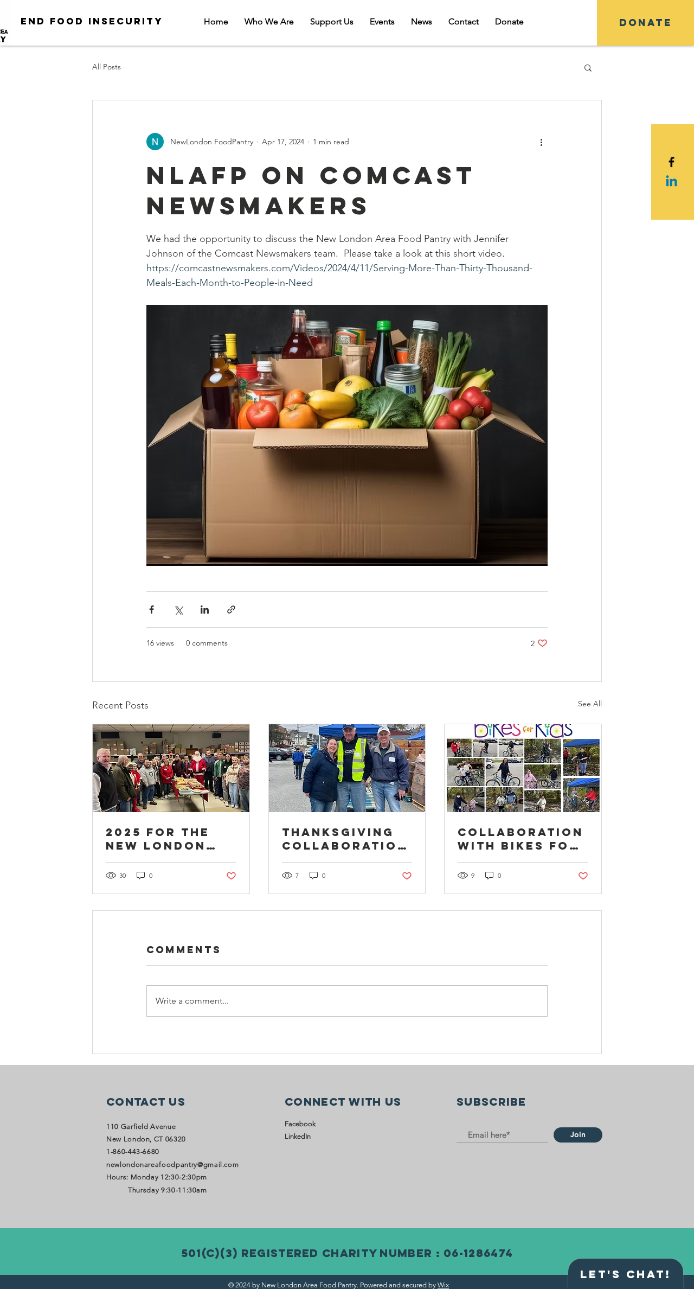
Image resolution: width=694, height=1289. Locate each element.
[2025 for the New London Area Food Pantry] (171, 768)
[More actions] (541, 141)
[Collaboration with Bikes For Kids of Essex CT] (523, 768)
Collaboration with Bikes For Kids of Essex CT (520, 838)
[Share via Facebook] (151, 609)
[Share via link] (231, 609)
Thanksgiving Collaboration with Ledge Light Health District (345, 838)
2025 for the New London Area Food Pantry (158, 838)
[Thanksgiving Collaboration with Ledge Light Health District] (347, 768)
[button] (588, 67)
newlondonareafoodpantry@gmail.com (172, 1164)
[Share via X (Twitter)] (178, 609)
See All (590, 704)
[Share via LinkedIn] (205, 609)
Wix (443, 1285)
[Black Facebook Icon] (671, 162)
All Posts (106, 67)
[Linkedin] (671, 182)
